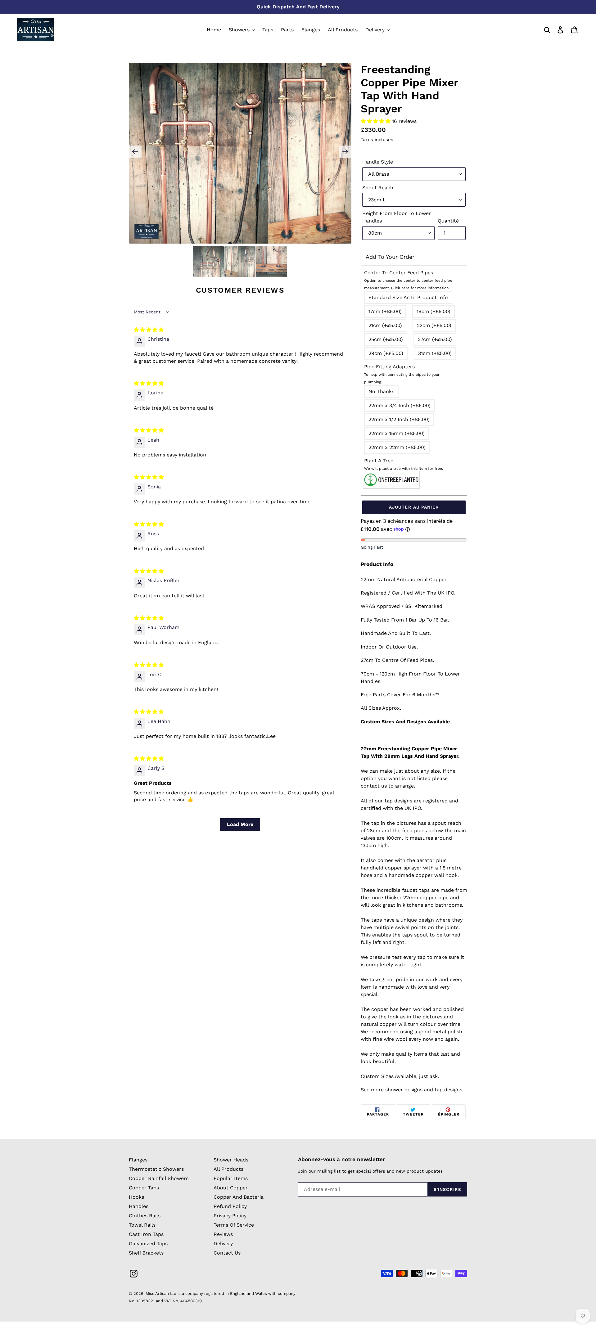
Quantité (448, 221)
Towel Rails (142, 1225)
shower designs (403, 1090)
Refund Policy (230, 1206)
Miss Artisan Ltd (161, 1293)
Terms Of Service (234, 1225)
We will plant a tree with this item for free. (403, 468)
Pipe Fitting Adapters (402, 374)
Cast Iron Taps (146, 1234)
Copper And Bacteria (239, 1197)
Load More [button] (240, 824)
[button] (376, 121)
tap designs (448, 1090)
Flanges (138, 1160)
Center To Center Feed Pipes (408, 280)
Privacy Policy (230, 1216)
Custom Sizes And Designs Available (405, 722)
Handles (138, 1206)
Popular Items (231, 1178)
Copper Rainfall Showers (158, 1178)
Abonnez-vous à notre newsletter (341, 1159)
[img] (149, 330)
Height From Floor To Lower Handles (396, 217)
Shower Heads (231, 1160)
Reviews (223, 1234)
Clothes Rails (144, 1216)
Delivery (223, 1243)
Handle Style (377, 162)
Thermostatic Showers (156, 1169)
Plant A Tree (403, 464)
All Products (228, 1169)
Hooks (136, 1197)
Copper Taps (144, 1188)
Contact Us (227, 1253)
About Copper (231, 1188)
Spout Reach (377, 188)
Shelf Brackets (146, 1253)
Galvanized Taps (148, 1243)
